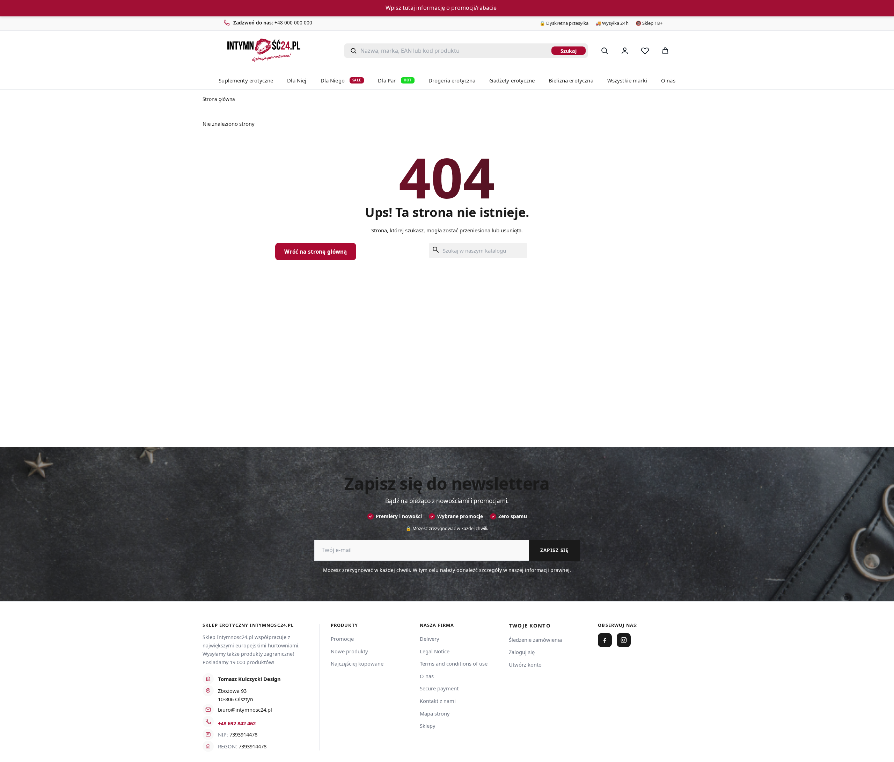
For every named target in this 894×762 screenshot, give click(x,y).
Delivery (429, 638)
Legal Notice (434, 651)
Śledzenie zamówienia (535, 639)
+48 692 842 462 (237, 723)
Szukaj (568, 51)
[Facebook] (605, 640)
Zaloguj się (522, 651)
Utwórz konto (525, 664)
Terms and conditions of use (454, 663)
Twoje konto (530, 626)
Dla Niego (341, 80)
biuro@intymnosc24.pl (245, 709)
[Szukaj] (604, 51)
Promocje (342, 638)
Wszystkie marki (627, 80)
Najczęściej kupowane (357, 663)
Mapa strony (435, 713)
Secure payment (439, 688)
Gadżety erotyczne (512, 80)
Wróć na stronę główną (315, 251)
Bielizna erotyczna (571, 80)
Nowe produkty (349, 651)
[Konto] (625, 51)
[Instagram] (624, 640)
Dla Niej (296, 80)
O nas (668, 80)
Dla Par (394, 80)
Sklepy (427, 725)
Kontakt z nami (438, 700)
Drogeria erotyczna (452, 80)
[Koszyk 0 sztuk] (683, 50)
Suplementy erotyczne (246, 80)
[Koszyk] (665, 51)
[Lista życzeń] (645, 51)
